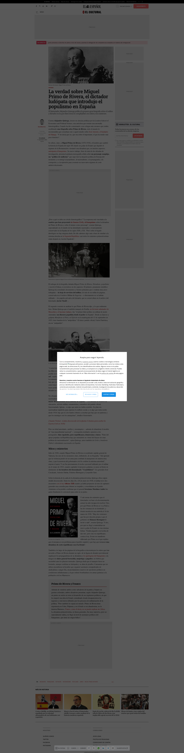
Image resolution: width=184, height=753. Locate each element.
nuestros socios (88, 362)
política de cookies (107, 373)
